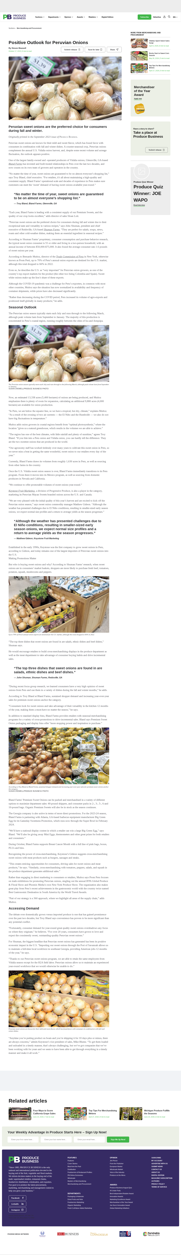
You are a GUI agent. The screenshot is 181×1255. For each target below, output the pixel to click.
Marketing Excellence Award (120, 1199)
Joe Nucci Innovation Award (120, 1205)
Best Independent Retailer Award (122, 1194)
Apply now (138, 99)
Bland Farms (15, 163)
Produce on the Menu (117, 1175)
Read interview (139, 205)
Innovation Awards (116, 1196)
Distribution (72, 1169)
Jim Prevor (114, 1161)
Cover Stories (72, 1164)
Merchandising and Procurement (29, 28)
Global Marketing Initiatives (119, 1208)
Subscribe (144, 17)
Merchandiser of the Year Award (121, 1202)
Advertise (157, 17)
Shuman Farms (52, 229)
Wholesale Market (116, 1169)
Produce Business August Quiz (121, 1188)
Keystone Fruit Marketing (22, 490)
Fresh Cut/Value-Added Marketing (80, 1208)
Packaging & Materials (76, 1196)
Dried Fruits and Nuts (75, 1199)
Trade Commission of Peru (70, 256)
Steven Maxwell (19, 48)
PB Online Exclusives (75, 1175)
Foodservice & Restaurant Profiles (80, 1172)
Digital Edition (107, 17)
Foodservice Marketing (76, 1202)
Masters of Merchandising (77, 1181)
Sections (12, 28)
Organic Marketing (74, 1205)
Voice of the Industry (117, 1172)
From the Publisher (116, 1164)
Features (71, 1161)
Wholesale (71, 1178)
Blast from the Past (74, 1166)
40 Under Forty (115, 1191)
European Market (116, 1166)
